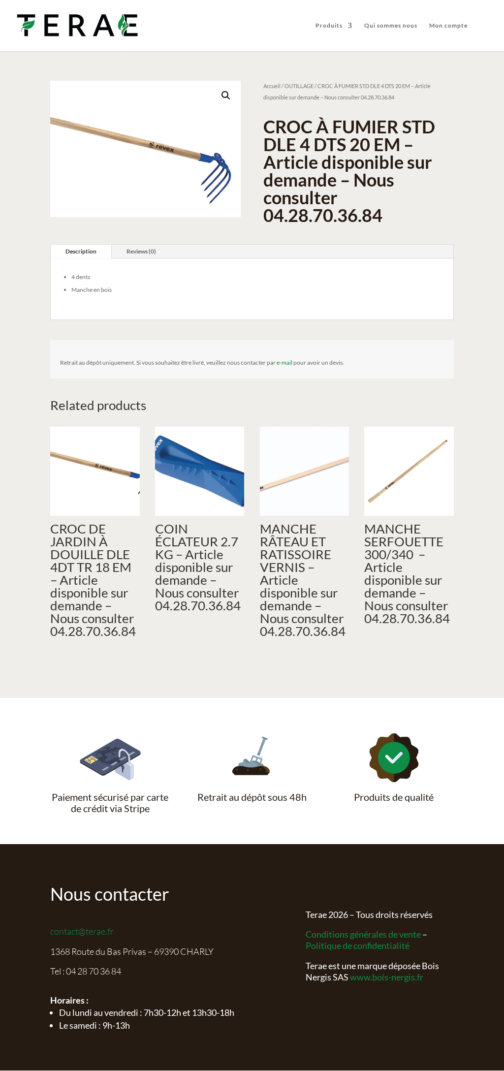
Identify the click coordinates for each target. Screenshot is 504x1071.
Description (80, 251)
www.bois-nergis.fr (386, 977)
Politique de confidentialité (358, 945)
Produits (329, 25)
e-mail (284, 362)
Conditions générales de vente (363, 934)
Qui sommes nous (390, 25)
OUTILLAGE (299, 86)
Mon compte (448, 25)
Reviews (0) (141, 251)
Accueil (272, 86)
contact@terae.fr (82, 931)
